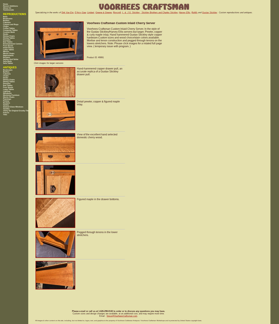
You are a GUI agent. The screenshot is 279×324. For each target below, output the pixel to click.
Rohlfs (194, 12)
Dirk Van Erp (67, 12)
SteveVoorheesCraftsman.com (122, 316)
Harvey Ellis (184, 12)
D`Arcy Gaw (80, 12)
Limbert (90, 12)
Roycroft (117, 12)
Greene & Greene (103, 12)
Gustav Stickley (209, 12)
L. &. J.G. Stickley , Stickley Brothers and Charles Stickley (150, 12)
